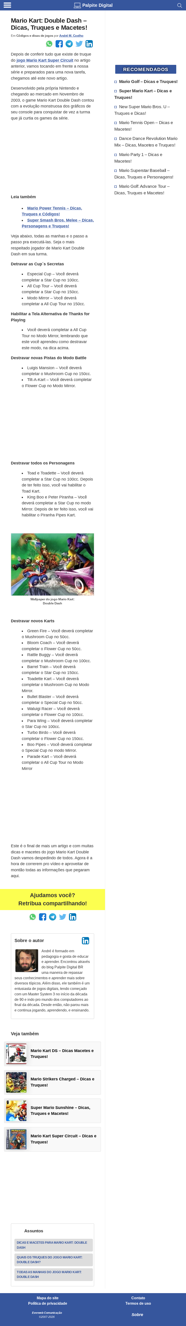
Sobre (137, 1314)
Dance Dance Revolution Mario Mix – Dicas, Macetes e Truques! (146, 141)
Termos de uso (138, 1303)
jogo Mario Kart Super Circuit (45, 60)
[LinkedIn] (85, 940)
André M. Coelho (71, 35)
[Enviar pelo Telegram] (69, 43)
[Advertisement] (52, 157)
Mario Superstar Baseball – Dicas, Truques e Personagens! (143, 173)
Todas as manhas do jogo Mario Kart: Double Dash (49, 1274)
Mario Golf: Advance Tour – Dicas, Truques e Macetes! (142, 189)
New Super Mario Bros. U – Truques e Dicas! (142, 110)
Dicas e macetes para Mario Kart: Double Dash (52, 1245)
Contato (138, 1298)
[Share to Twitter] (79, 43)
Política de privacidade (47, 1303)
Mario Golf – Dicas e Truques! (148, 81)
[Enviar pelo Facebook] (59, 43)
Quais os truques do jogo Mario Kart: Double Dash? (49, 1259)
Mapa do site (48, 1298)
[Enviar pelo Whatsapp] (49, 43)
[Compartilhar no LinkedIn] (89, 43)
